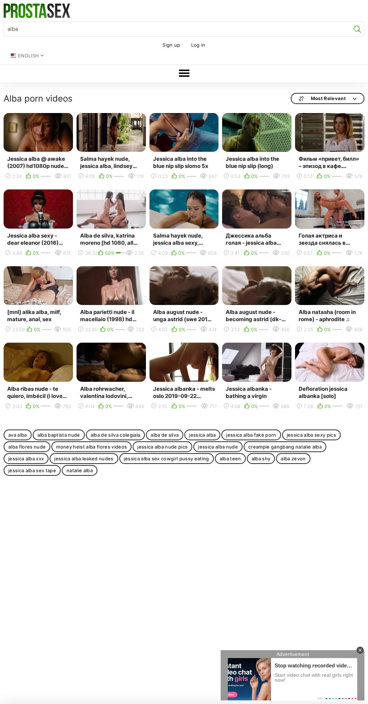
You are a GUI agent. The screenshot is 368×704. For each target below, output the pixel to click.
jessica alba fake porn (251, 435)
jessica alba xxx (26, 458)
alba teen (230, 458)
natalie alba (79, 470)
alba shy (261, 458)
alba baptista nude (58, 435)
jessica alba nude (218, 447)
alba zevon (293, 458)
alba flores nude (27, 447)
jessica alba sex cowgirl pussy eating (166, 458)
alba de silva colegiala (116, 435)
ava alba (17, 435)
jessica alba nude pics (162, 447)
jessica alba (202, 435)
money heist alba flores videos (91, 447)
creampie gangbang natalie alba (285, 447)
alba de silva (165, 435)
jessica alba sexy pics (311, 435)
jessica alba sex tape (32, 470)
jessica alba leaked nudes (83, 458)
